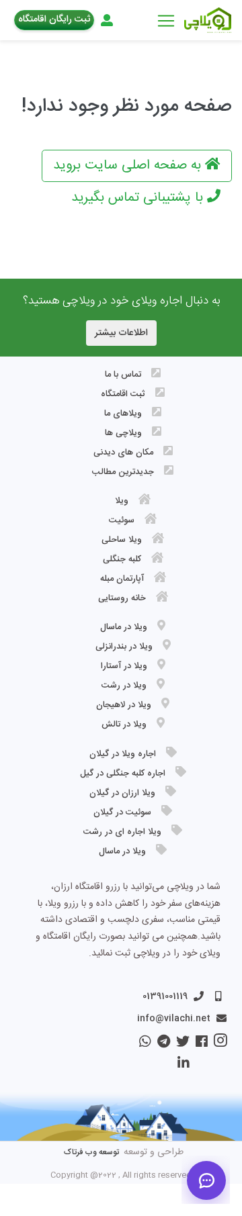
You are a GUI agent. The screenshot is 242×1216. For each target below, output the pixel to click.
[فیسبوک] (199, 1044)
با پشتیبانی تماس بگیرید (139, 198)
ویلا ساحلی (122, 539)
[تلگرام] (160, 1044)
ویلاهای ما (123, 413)
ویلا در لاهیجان (123, 705)
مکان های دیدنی (123, 452)
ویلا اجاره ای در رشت (122, 832)
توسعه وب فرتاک (91, 1152)
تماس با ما (123, 374)
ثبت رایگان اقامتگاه (54, 19)
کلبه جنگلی (122, 559)
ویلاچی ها (123, 433)
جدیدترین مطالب (123, 472)
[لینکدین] (182, 1065)
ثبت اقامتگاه (123, 394)
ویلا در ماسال (123, 627)
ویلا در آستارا (124, 666)
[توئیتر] (180, 1044)
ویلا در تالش (124, 724)
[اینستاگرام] (217, 1044)
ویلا (121, 501)
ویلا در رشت (124, 685)
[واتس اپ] (143, 1044)
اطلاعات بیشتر (121, 333)
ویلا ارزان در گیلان (122, 793)
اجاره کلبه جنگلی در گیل (122, 773)
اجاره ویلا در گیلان (122, 754)
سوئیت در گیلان (122, 812)
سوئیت (121, 520)
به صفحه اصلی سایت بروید (129, 165)
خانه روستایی (122, 598)
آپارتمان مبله (122, 578)
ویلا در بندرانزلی (124, 646)
